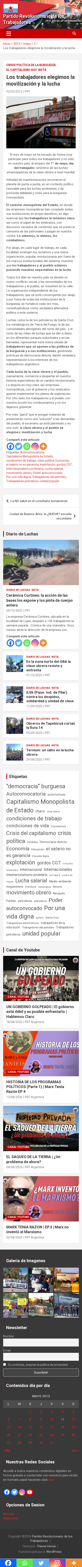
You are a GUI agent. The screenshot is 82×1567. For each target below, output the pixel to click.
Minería (57, 886)
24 (51, 1435)
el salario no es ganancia (22, 464)
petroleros (40, 901)
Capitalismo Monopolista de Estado (29, 456)
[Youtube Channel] (29, 1492)
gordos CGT (64, 464)
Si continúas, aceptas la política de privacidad (38, 1364)
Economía (62, 460)
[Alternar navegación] (8, 33)
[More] (43, 446)
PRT (27, 91)
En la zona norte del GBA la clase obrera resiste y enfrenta (48, 665)
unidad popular (49, 481)
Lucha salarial (54, 468)
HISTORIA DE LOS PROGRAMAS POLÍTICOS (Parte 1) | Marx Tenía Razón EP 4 (35, 1087)
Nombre (8, 1336)
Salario (40, 917)
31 (51, 1443)
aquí (51, 1480)
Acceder (9, 1514)
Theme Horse (46, 1546)
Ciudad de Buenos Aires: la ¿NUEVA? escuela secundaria (40, 516)
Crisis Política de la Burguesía (31, 65)
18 (62, 1427)
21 (19, 1435)
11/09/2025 (34, 706)
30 (41, 1443)
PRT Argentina (34, 1022)
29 (30, 1443)
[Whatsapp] (26, 446)
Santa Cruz (52, 917)
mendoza (30, 886)
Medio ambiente (60, 881)
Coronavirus (58, 826)
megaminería (14, 886)
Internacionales (58, 869)
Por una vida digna (18, 477)
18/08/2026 (14, 1022)
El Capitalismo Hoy (21, 70)
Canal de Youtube (23, 949)
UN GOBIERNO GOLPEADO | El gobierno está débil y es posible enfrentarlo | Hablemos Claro (40, 1012)
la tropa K (54, 875)
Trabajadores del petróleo (49, 477)
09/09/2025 (34, 733)
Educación (37, 849)
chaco (40, 811)
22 (30, 1435)
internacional (31, 869)
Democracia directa (53, 842)
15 (30, 1427)
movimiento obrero (19, 473)
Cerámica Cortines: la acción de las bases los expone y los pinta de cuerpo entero (39, 600)
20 (8, 1435)
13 (8, 1427)
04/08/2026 (14, 1167)
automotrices (56, 794)
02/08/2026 (14, 1237)
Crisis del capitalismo (31, 833)
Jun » (75, 1450)
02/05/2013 (14, 91)
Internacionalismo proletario (25, 468)
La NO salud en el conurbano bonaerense (39, 501)
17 (51, 1427)
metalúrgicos (44, 887)
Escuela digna (40, 856)
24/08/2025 (34, 759)
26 (73, 1435)
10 (51, 1419)
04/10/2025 (14, 610)
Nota (42, 70)
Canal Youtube (18, 996)
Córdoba (32, 842)
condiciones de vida (27, 826)
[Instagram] (35, 446)
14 (19, 1427)
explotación (47, 464)
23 (41, 1435)
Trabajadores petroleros (22, 481)
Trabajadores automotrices (22, 923)
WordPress (54, 1552)
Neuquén (59, 893)
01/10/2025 (34, 675)
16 (41, 1427)
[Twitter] (18, 446)
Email (7, 1350)
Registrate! (10, 1518)
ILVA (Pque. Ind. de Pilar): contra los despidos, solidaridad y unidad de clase (50, 696)
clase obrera (53, 811)
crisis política (45, 460)
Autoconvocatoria (32, 452)
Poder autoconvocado (47, 473)
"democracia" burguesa (35, 786)
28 (19, 1443)
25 (62, 1435)
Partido (11, 901)
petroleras (25, 901)
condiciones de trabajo (21, 460)
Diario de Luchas (22, 533)
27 (8, 1443)
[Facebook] (10, 446)
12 (73, 1419)
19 (73, 1427)
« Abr (6, 1450)
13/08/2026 (14, 1097)
